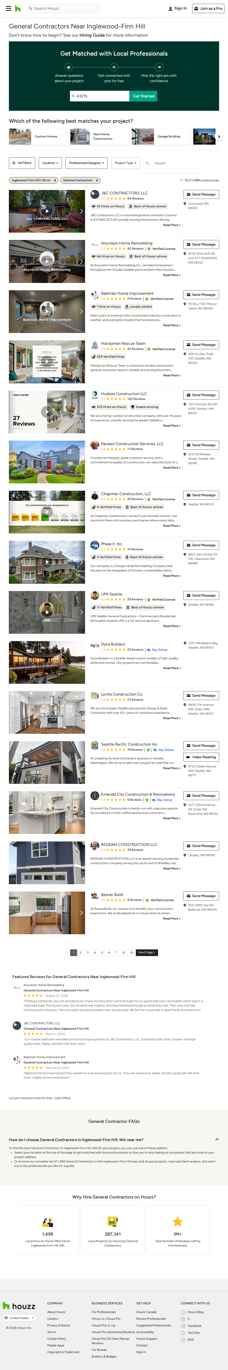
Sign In (141, 1352)
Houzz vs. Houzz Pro (106, 1319)
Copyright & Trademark (63, 1352)
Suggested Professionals (153, 1325)
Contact (142, 1345)
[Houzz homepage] (17, 8)
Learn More (63, 1098)
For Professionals (104, 1312)
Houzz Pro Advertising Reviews (113, 1332)
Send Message (204, 194)
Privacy (52, 1325)
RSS (191, 1340)
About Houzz (56, 1312)
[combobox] (63, 8)
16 (131, 952)
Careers (52, 1319)
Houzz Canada (146, 1312)
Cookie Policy (56, 1339)
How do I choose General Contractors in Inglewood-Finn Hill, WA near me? (76, 1139)
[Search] (30, 8)
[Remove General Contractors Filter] (97, 180)
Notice (65, 1325)
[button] (8, 8)
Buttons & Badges (104, 1356)
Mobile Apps (55, 1345)
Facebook (195, 1326)
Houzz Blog (196, 1312)
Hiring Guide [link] (92, 35)
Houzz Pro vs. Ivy (103, 1325)
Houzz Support (146, 1339)
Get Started (144, 96)
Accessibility (145, 1332)
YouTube (194, 1333)
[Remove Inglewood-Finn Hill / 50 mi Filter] (55, 180)
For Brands (99, 1350)
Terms (51, 1332)
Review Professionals (151, 1319)
